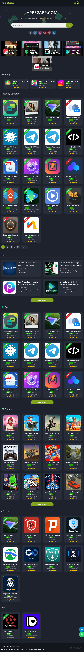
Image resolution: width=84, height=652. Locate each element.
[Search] (69, 25)
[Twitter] (35, 33)
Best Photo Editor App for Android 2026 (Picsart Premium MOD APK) (28, 283)
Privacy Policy (20, 649)
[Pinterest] (49, 33)
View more (42, 300)
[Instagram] (40, 33)
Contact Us (11, 649)
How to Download (31, 649)
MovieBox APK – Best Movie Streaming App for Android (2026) (70, 283)
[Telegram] (54, 33)
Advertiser (41, 649)
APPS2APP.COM (6, 646)
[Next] (82, 84)
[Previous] (2, 84)
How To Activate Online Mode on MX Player (27, 264)
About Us (4, 649)
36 (18, 247)
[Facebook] (30, 33)
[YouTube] (45, 33)
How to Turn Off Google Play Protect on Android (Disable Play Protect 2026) (69, 264)
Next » (24, 247)
